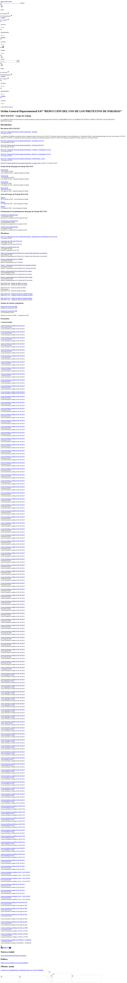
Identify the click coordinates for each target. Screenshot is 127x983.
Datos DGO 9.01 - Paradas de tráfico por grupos (14, 283)
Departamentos (10, 955)
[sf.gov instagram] (4, 948)
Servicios (3, 955)
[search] (18, 61)
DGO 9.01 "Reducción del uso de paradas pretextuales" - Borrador (19, 132)
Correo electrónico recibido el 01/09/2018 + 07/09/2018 (16, 940)
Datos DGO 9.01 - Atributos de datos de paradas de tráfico (17, 293)
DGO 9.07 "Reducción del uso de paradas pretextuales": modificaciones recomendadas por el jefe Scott (29, 236)
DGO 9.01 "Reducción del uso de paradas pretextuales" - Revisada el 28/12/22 (22, 145)
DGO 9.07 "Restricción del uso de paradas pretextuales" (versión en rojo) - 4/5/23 (23, 163)
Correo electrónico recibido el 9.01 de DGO (13, 325)
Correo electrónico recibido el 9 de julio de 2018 (14, 902)
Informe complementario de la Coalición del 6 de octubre (16, 271)
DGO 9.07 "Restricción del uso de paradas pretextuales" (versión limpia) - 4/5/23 (23, 158)
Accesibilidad (39, 970)
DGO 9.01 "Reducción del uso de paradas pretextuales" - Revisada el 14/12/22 (22, 140)
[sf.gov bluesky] (10, 948)
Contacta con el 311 (30, 970)
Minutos (3, 197)
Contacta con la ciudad (7, 970)
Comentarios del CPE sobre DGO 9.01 (11, 241)
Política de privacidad (6, 963)
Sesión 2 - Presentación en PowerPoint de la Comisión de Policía (18, 265)
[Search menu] (63, 57)
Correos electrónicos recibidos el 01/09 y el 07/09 (14, 928)
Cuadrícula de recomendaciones (9, 215)
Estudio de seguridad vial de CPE (10, 247)
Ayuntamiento (22, 955)
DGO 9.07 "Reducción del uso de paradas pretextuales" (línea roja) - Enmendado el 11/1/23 (26, 154)
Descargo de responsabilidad (20, 963)
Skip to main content (6, 1)
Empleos (3, 17)
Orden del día (4, 170)
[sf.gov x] (8, 948)
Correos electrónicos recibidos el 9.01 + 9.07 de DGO (15, 872)
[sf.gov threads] (6, 948)
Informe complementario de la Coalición (12, 259)
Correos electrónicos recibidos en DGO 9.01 (13, 806)
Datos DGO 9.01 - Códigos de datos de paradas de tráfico (16, 298)
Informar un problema (19, 970)
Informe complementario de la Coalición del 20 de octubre (16, 277)
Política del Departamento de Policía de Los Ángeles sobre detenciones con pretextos (24, 253)
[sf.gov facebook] (2, 948)
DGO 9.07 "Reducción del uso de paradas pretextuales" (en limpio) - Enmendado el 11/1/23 (26, 149)
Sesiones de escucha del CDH (9, 306)
